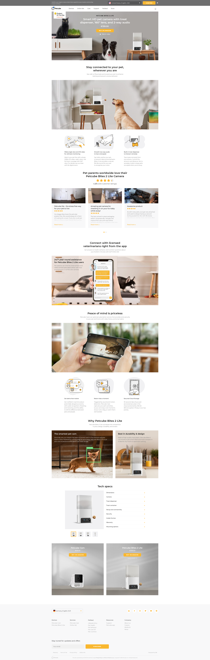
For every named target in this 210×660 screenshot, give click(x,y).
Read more (58, 224)
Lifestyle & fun (92, 623)
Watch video (106, 34)
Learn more (77, 558)
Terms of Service (108, 657)
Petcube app (110, 625)
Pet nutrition (92, 632)
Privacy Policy (73, 652)
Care (88, 8)
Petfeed (105, 8)
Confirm (149, 3)
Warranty (55, 652)
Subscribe (97, 646)
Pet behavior (92, 627)
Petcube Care (74, 623)
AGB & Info (82, 652)
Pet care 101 (92, 629)
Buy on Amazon (105, 30)
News (126, 629)
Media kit (128, 627)
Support (96, 8)
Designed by (152, 652)
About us (128, 623)
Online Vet (80, 8)
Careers (127, 625)
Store (112, 8)
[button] (104, 232)
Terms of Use (63, 652)
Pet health (91, 625)
